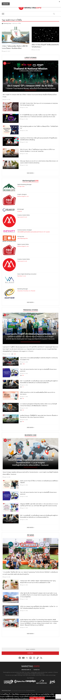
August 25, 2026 (24, 119)
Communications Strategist (24, 230)
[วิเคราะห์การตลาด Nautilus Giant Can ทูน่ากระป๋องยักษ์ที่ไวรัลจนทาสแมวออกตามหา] (11, 372)
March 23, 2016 (36, 49)
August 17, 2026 (24, 508)
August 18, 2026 (24, 373)
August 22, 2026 (6, 477)
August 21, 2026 (24, 408)
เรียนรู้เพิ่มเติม (40, 698)
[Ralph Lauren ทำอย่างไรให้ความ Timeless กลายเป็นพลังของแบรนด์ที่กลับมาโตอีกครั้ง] (11, 484)
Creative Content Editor (23, 215)
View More (30, 302)
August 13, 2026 (24, 519)
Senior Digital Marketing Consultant (26, 274)
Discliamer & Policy (30, 690)
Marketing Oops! (6, 690)
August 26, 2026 (6, 99)
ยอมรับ (32, 698)
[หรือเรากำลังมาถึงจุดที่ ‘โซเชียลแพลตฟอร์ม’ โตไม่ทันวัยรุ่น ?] (45, 34)
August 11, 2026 (24, 396)
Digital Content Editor (23, 244)
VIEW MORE (30, 173)
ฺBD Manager (20, 209)
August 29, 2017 (6, 51)
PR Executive (20, 236)
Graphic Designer (22, 194)
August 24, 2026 (24, 165)
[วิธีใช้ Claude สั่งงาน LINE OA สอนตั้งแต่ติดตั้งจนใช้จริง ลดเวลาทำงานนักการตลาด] (11, 395)
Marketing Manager (22, 289)
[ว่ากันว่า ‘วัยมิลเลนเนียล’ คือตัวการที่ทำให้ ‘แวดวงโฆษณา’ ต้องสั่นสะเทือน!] (15, 35)
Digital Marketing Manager (24, 184)
